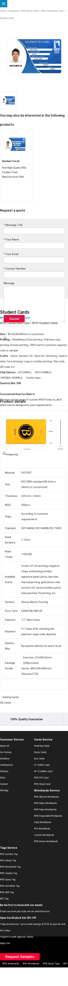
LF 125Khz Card (42, 765)
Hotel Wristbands (42, 822)
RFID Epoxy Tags (51, 963)
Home (3, 11)
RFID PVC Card (41, 777)
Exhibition (5, 758)
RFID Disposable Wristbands (48, 816)
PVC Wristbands (42, 828)
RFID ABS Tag (7, 892)
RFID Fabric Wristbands (45, 803)
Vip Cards (5, 702)
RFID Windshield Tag (10, 867)
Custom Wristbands (44, 835)
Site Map (4, 790)
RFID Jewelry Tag (8, 873)
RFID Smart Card (42, 784)
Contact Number (15, 268)
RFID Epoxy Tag (7, 879)
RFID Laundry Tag (9, 854)
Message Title (13, 225)
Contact (4, 784)
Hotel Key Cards (42, 746)
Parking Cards (11, 697)
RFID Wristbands (31, 963)
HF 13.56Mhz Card (43, 771)
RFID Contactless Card (52, 11)
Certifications (6, 765)
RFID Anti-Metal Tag (10, 886)
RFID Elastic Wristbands (46, 841)
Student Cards (11, 161)
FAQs (2, 777)
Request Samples (19, 957)
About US (4, 746)
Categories (13, 11)
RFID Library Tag (8, 860)
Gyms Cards (40, 752)
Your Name (11, 239)
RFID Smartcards (11, 963)
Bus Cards (39, 758)
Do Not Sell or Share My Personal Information (31, 970)
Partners (4, 771)
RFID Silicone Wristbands (46, 797)
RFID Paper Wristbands (45, 809)
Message (9, 283)
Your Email (11, 254)
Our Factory (5, 752)
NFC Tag (4, 898)
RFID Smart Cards (30, 11)
